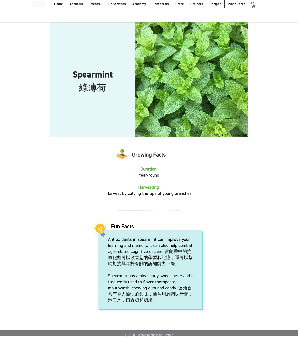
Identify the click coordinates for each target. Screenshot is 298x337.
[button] (254, 5)
